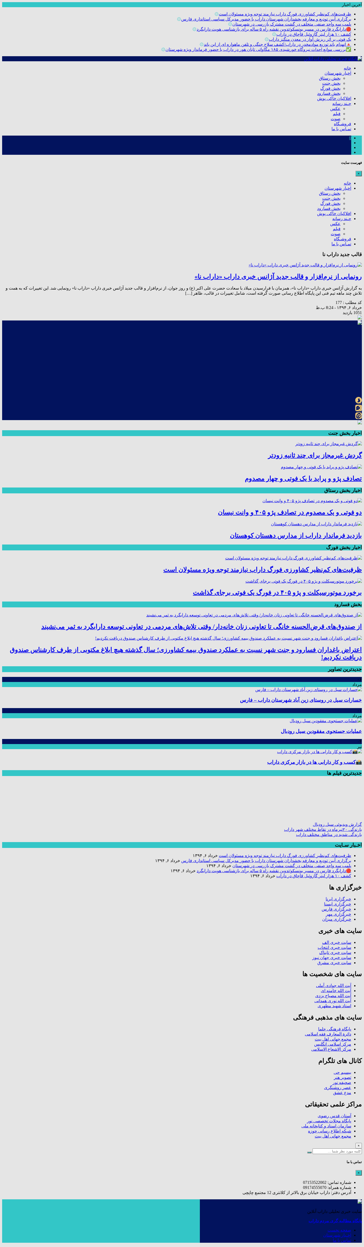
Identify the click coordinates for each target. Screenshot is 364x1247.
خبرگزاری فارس (336, 909)
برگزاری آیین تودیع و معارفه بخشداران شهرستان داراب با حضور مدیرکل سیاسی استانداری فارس (266, 19)
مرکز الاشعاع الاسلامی (331, 1049)
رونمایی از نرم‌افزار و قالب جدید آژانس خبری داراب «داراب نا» (278, 276)
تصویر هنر (342, 1077)
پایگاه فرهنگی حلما (334, 1029)
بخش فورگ (330, 88)
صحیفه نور (342, 1082)
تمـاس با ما (341, 129)
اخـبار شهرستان (337, 1235)
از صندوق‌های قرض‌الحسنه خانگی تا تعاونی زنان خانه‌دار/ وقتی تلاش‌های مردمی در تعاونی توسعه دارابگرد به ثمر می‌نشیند (201, 626)
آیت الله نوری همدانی (332, 1000)
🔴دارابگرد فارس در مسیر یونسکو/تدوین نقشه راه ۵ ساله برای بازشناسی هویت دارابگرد (274, 29)
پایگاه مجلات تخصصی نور (329, 1121)
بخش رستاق (330, 78)
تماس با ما (342, 1240)
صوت (336, 118)
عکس (335, 108)
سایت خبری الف (336, 942)
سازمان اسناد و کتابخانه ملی (326, 1126)
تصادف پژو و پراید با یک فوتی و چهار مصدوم (303, 478)
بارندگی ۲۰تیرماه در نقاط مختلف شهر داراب (323, 829)
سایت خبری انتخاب (334, 947)
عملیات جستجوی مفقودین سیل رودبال (321, 731)
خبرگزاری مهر (338, 914)
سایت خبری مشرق (334, 962)
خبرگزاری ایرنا (338, 899)
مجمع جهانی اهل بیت (333, 1039)
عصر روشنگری (337, 1087)
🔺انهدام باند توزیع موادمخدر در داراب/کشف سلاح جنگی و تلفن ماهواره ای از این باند (277, 44)
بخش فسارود (329, 93)
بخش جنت (331, 83)
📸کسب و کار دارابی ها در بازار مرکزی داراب (314, 762)
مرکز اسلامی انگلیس (332, 1044)
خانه (347, 68)
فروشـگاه (342, 123)
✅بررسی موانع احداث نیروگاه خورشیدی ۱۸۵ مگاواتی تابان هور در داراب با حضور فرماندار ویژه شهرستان (258, 49)
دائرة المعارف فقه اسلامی (328, 1034)
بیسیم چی (342, 1072)
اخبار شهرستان (338, 73)
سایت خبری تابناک (335, 952)
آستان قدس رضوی (334, 1116)
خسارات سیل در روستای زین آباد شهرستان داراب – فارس (301, 700)
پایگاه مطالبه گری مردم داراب (335, 1220)
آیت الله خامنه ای (336, 990)
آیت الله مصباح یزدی (333, 995)
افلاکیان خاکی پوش (334, 98)
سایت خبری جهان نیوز (331, 957)
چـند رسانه (341, 103)
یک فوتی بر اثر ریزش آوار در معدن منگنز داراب (310, 39)
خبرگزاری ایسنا (337, 904)
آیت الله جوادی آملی (333, 985)
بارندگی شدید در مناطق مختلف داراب (329, 834)
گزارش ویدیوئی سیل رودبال (337, 824)
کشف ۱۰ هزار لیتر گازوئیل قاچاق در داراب (313, 34)
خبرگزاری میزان (336, 919)
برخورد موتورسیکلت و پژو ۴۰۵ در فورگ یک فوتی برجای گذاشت (277, 592)
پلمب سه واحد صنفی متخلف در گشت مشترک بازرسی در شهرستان (291, 24)
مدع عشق (342, 1092)
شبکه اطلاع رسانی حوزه (329, 1131)
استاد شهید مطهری (334, 1006)
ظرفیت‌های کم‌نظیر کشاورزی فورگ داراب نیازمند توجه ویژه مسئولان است (285, 14)
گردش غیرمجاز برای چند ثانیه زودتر (315, 455)
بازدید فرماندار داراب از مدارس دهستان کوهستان (296, 535)
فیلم (337, 113)
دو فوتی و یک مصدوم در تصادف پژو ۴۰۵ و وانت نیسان (290, 512)
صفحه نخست (339, 1230)
